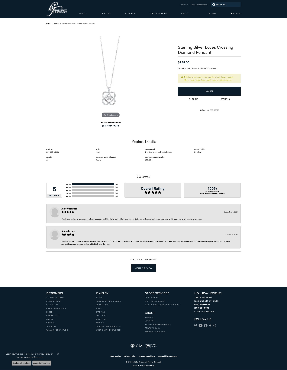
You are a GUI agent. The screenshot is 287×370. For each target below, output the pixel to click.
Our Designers (158, 13)
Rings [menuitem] (98, 308)
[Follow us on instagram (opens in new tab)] (214, 325)
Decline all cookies (21, 363)
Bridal (83, 13)
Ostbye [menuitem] (50, 319)
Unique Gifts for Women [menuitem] (108, 330)
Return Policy (115, 356)
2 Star (68, 193)
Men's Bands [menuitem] (102, 304)
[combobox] (228, 4)
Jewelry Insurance (155, 301)
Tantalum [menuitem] (51, 326)
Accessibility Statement (167, 356)
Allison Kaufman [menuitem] (55, 297)
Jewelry (106, 13)
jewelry (56, 23)
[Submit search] (213, 4)
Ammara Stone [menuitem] (53, 301)
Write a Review (143, 268)
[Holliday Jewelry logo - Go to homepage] (62, 9)
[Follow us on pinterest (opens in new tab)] (195, 325)
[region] (110, 74)
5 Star (68, 184)
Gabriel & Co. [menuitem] (53, 315)
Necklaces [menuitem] (101, 315)
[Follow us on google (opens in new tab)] (205, 325)
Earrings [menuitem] (100, 312)
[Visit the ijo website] (151, 345)
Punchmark (149, 366)
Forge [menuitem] (49, 312)
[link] (184, 4)
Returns (225, 99)
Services (130, 13)
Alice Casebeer (69, 208)
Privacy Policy (152, 328)
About (184, 13)
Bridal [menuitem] (99, 297)
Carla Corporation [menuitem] (56, 308)
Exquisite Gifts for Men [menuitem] (108, 326)
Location (149, 320)
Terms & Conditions (155, 331)
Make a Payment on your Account (162, 304)
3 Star (68, 190)
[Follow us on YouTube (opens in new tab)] (201, 325)
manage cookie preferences (29, 357)
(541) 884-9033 (110, 125)
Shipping (193, 99)
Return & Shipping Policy (158, 324)
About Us (149, 317)
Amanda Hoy (68, 231)
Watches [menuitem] (100, 322)
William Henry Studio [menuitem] (57, 330)
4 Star (68, 187)
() (117, 184)
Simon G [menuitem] (50, 322)
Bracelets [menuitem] (101, 319)
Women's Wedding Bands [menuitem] (108, 301)
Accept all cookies (41, 363)
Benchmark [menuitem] (52, 304)
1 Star (68, 196)
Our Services (152, 297)
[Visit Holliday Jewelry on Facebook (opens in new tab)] (210, 325)
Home (48, 23)
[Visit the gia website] (136, 345)
